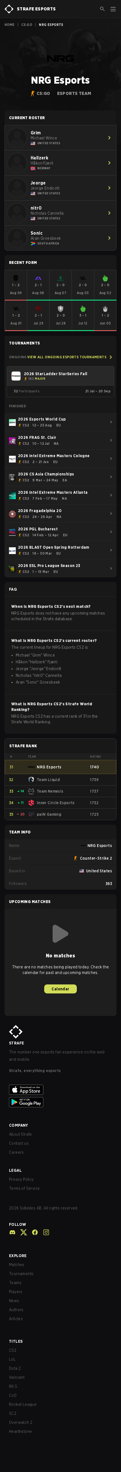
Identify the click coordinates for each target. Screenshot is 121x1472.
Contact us (19, 1143)
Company (18, 1125)
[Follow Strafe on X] (21, 1232)
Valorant (16, 1377)
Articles (16, 1319)
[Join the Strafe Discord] (12, 1232)
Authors (16, 1310)
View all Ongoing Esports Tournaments (66, 357)
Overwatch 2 (20, 1422)
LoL (12, 1359)
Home (10, 25)
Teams (15, 1282)
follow (17, 1224)
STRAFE (16, 1043)
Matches (16, 1264)
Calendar (60, 989)
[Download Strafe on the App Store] (60, 1090)
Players (16, 1291)
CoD (13, 1395)
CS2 (12, 1350)
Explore (18, 1255)
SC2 (12, 1413)
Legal (15, 1170)
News (14, 1300)
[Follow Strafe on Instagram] (44, 1232)
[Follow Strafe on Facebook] (32, 1232)
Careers (16, 1152)
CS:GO (26, 25)
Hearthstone (20, 1431)
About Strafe (20, 1134)
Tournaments (21, 1273)
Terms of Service (24, 1188)
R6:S (13, 1386)
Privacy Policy (21, 1179)
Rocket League (23, 1404)
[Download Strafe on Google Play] (60, 1102)
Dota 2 (15, 1368)
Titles (16, 1341)
